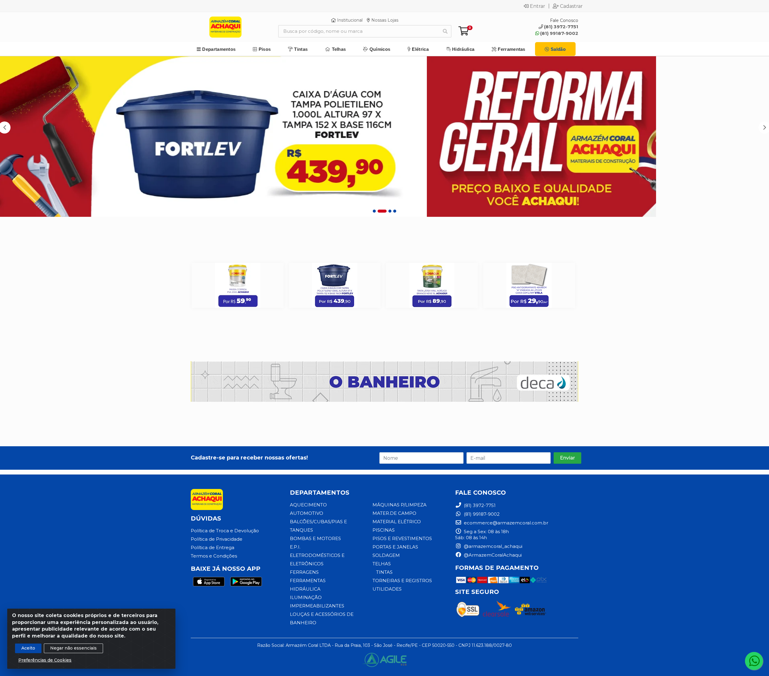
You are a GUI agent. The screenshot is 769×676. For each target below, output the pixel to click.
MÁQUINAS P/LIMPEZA (399, 505)
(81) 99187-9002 (559, 33)
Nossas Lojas (384, 20)
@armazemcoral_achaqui (492, 546)
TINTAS (384, 572)
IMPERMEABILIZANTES (317, 606)
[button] (374, 211)
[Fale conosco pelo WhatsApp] (754, 661)
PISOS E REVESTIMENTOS (402, 538)
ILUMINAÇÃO (306, 597)
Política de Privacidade (216, 539)
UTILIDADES (387, 589)
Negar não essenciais (73, 648)
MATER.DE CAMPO (394, 513)
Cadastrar (571, 6)
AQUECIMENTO (308, 505)
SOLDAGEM (386, 555)
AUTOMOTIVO (306, 513)
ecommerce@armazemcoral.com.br (505, 523)
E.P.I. (295, 547)
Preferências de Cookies (44, 660)
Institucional (349, 20)
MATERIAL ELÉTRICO (396, 521)
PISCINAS (383, 530)
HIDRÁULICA (305, 589)
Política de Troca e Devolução (225, 530)
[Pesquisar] (445, 31)
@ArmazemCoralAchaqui (492, 555)
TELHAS (381, 564)
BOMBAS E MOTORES (315, 538)
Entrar (537, 6)
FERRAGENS (304, 572)
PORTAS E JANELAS (395, 547)
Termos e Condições (214, 556)
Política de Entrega (212, 547)
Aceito (28, 648)
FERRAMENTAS (308, 580)
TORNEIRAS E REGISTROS (402, 580)
